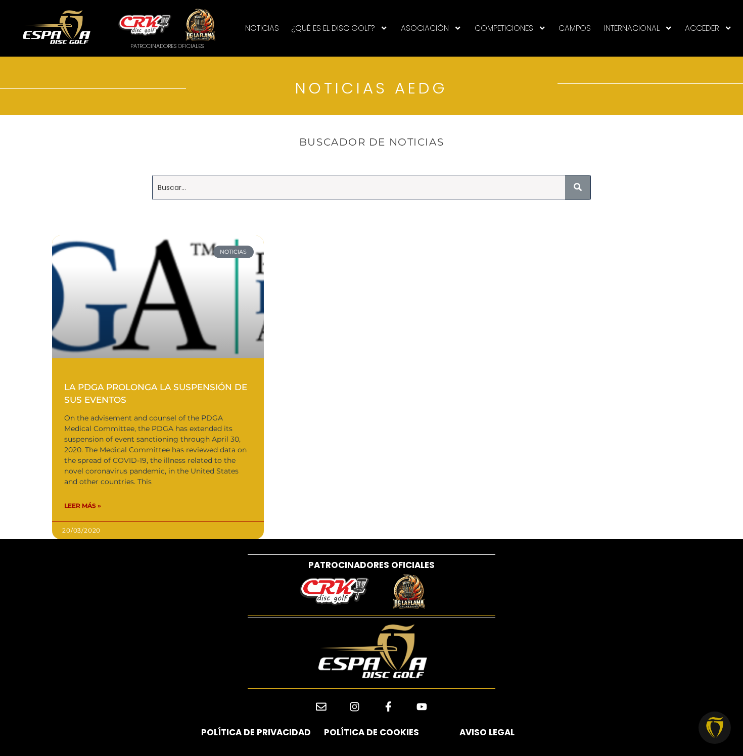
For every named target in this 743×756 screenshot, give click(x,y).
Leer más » (82, 505)
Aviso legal (487, 732)
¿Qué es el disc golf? (333, 28)
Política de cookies (371, 732)
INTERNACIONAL (632, 28)
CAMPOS (575, 28)
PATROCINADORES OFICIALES (371, 565)
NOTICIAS (262, 28)
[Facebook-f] (388, 707)
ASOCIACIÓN (425, 28)
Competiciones (504, 28)
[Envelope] (321, 707)
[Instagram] (355, 707)
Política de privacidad (256, 732)
